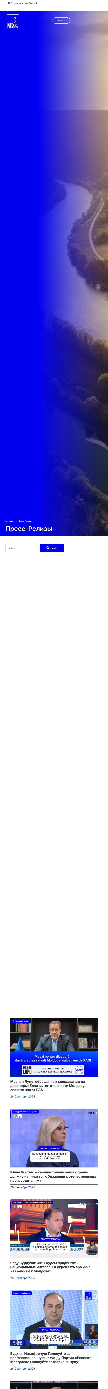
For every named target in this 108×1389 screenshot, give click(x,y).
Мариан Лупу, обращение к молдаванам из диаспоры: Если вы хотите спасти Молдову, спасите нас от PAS (48, 1086)
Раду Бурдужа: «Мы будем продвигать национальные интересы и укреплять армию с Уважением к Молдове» (50, 1267)
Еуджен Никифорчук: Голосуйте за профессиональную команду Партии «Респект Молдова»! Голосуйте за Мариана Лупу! (50, 1358)
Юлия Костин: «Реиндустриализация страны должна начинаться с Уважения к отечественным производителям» (53, 1176)
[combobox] (22, 548)
